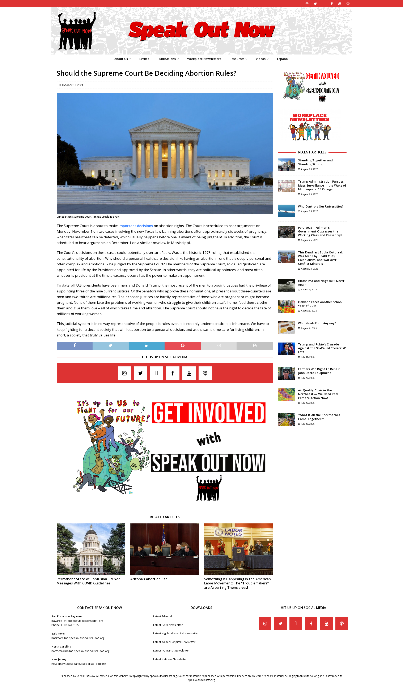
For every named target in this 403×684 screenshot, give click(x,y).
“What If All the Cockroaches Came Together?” (319, 417)
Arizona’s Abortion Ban (148, 579)
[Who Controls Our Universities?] (286, 211)
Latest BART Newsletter (168, 625)
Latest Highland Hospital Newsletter (176, 633)
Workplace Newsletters (204, 59)
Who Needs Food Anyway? (317, 323)
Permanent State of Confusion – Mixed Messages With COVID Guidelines (88, 581)
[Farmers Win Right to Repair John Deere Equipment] (286, 373)
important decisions (136, 225)
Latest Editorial (162, 616)
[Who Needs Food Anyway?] (286, 327)
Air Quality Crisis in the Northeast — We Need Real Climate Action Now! (318, 394)
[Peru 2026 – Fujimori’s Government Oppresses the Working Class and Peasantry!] (286, 232)
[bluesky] (323, 3)
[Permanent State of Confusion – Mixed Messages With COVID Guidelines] (91, 549)
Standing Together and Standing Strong (315, 162)
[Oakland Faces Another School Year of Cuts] (286, 306)
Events (144, 59)
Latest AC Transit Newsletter (171, 650)
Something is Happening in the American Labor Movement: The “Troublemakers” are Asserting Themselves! (237, 583)
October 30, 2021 (72, 85)
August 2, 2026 (309, 328)
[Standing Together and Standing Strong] (286, 164)
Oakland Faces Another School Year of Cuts (320, 304)
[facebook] (331, 3)
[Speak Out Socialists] (201, 52)
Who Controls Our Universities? (321, 206)
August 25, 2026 (309, 211)
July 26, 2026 (307, 423)
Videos (261, 59)
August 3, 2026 (309, 310)
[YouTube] (340, 3)
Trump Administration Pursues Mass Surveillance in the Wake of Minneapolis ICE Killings (322, 185)
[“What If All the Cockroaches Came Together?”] (286, 419)
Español (283, 59)
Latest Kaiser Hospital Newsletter (174, 642)
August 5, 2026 (309, 289)
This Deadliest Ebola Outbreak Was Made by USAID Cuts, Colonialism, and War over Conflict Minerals (320, 258)
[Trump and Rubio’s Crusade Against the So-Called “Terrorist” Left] (286, 349)
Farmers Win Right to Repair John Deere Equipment (319, 371)
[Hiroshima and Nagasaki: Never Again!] (286, 285)
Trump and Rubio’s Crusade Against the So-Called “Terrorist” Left (322, 348)
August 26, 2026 (309, 169)
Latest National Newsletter (170, 659)
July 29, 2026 (307, 377)
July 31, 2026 (307, 356)
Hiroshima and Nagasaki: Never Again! (321, 283)
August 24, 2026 (309, 268)
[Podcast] (348, 3)
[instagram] (307, 3)
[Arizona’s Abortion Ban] (164, 549)
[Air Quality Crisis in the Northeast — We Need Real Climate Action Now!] (286, 394)
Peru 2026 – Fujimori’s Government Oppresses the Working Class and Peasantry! (320, 231)
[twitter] (315, 3)
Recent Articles (312, 152)
